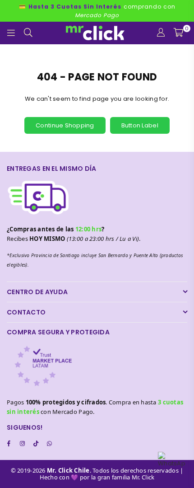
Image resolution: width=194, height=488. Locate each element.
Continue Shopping (65, 125)
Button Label (139, 125)
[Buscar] (28, 33)
